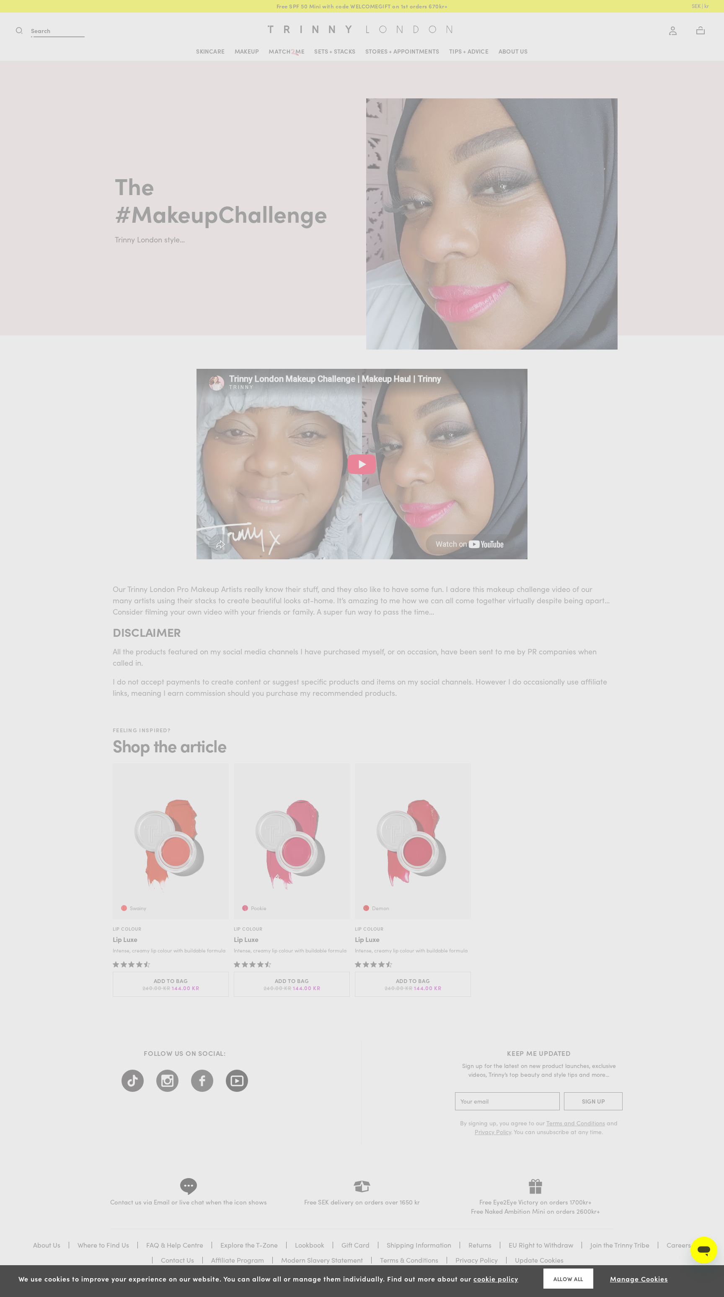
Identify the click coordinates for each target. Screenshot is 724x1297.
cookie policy (495, 1278)
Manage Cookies (639, 1278)
